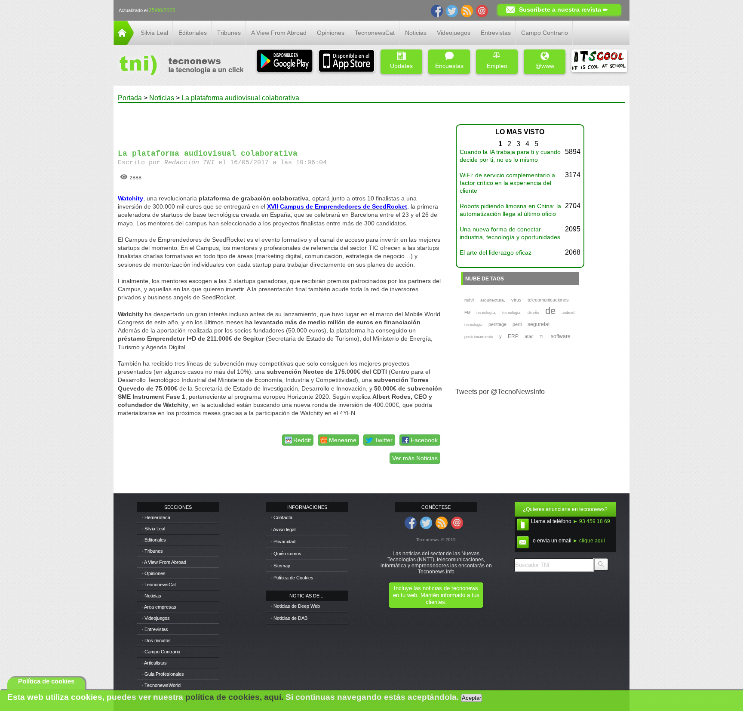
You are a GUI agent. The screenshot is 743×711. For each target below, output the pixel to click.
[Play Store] (285, 61)
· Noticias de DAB (288, 618)
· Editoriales (153, 539)
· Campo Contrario (160, 651)
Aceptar (471, 698)
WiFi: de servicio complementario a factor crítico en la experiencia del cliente (507, 183)
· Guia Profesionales (162, 674)
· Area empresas (158, 606)
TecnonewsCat (375, 32)
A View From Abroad (279, 32)
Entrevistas (496, 32)
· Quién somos (285, 553)
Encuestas (449, 65)
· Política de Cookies (291, 577)
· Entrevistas (154, 629)
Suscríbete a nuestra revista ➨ (563, 9)
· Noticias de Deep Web (295, 606)
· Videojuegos (155, 618)
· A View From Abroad (163, 562)
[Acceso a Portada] (124, 42)
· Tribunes (152, 551)
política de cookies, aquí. (234, 697)
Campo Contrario (544, 32)
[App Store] (347, 61)
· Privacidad (282, 541)
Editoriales (192, 32)
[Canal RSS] (467, 10)
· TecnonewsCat (158, 584)
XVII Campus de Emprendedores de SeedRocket (337, 206)
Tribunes (229, 32)
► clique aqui (589, 541)
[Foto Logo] (179, 66)
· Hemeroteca (155, 517)
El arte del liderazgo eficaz (495, 252)
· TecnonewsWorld (161, 685)
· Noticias (151, 595)
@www (544, 65)
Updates (401, 65)
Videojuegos (453, 32)
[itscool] (599, 61)
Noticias (416, 32)
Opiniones (330, 32)
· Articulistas (154, 662)
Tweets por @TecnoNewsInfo (500, 391)
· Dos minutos (156, 640)
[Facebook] (437, 10)
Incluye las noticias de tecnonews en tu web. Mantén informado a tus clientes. (436, 595)
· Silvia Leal (153, 528)
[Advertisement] (280, 122)
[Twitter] (452, 10)
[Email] (482, 10)
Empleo (497, 65)
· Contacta (281, 517)
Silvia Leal (154, 32)
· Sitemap (280, 565)
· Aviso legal (282, 529)
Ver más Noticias (415, 458)
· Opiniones (153, 573)
